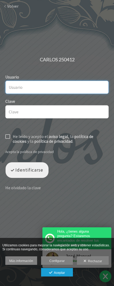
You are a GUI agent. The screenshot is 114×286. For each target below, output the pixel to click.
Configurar (57, 261)
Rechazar (94, 261)
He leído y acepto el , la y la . (53, 139)
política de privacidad (53, 141)
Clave (10, 101)
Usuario (12, 77)
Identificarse (28, 170)
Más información (21, 261)
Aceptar (58, 273)
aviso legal (58, 136)
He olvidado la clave (23, 187)
